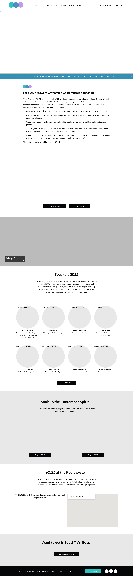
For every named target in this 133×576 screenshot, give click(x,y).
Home (35, 5)
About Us (72, 5)
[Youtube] (115, 571)
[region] (66, 42)
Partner (49, 5)
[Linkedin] (107, 571)
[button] (66, 171)
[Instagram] (111, 571)
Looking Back (81, 5)
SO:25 (41, 5)
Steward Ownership (60, 5)
